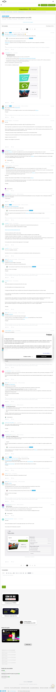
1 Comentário (3, 678)
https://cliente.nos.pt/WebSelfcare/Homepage (27, 58)
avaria (2, 670)
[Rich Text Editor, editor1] (28, 579)
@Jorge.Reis (10, 314)
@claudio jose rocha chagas (13, 458)
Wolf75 (6, 473)
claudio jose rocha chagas (9, 422)
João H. (6, 259)
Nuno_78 (6, 120)
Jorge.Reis (7, 223)
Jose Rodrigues (7, 150)
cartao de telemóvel (4, 676)
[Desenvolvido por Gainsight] (28, 682)
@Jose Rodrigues (8, 35)
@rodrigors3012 (17, 107)
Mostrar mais (28, 644)
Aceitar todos (43, 356)
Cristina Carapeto (8, 330)
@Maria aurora (10, 34)
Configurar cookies (27, 356)
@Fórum (36, 110)
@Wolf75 (10, 483)
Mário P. (6, 32)
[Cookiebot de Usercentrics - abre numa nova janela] (47, 335)
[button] (1, 5)
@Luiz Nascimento (11, 384)
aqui (24, 319)
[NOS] (4, 1)
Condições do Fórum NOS (23, 684)
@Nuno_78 (11, 168)
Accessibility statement (33, 684)
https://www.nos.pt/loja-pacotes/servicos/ (12, 229)
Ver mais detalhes (46, 353)
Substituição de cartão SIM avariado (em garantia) (9, 673)
